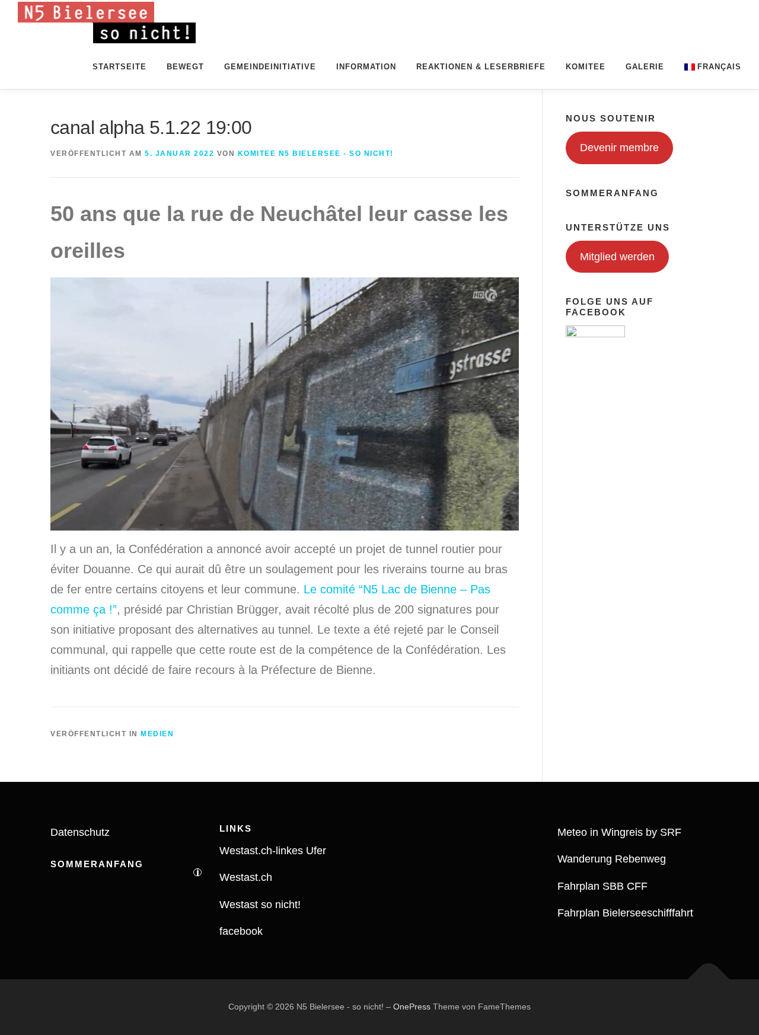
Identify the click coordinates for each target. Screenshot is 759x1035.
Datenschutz (80, 832)
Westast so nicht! (260, 905)
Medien (157, 734)
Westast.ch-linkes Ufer (272, 851)
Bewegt (185, 66)
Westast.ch (245, 877)
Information (366, 66)
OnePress (411, 1006)
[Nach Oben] (709, 980)
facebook (241, 931)
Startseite (119, 66)
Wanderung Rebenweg (611, 859)
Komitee (585, 66)
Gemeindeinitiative (270, 66)
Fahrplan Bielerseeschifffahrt (625, 913)
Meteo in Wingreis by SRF (619, 832)
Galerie (645, 66)
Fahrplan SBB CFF (602, 886)
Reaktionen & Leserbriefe (481, 66)
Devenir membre (619, 148)
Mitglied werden (617, 257)
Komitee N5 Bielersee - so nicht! (316, 153)
